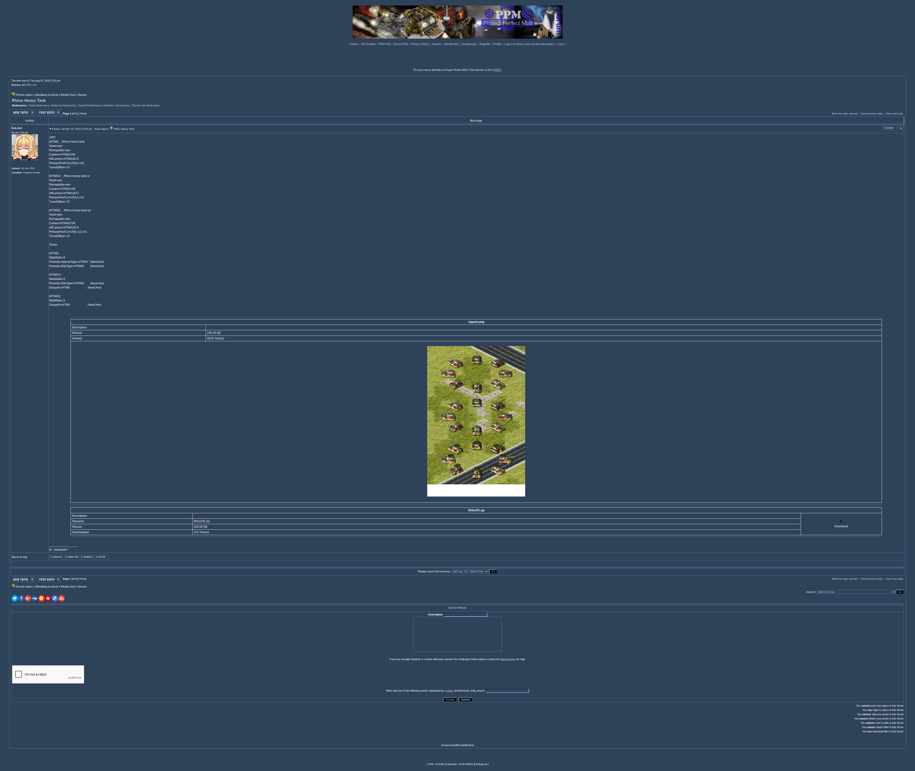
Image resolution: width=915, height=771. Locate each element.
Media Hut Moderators (63, 105)
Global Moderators (38, 105)
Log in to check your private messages (529, 44)
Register (485, 44)
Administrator (508, 659)
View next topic (894, 113)
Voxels (82, 95)
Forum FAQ (401, 44)
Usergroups (469, 44)
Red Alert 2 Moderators (116, 105)
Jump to (810, 591)
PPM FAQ (384, 44)
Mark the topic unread (844, 113)
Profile (497, 44)
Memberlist (451, 44)
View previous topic (872, 113)
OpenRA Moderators (90, 105)
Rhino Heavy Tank (29, 100)
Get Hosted (368, 44)
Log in (561, 44)
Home (354, 44)
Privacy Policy (420, 44)
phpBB (455, 745)
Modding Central (47, 95)
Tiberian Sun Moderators (145, 105)
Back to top (19, 557)
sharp (450, 690)
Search (437, 44)
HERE (497, 70)
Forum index (24, 95)
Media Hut (68, 95)
